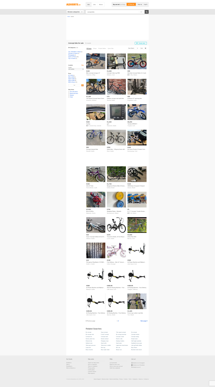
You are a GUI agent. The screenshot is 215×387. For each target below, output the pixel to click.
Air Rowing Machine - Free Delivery (136, 287)
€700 (108, 209)
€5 (128, 209)
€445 (129, 147)
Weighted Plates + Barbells (114, 211)
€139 (108, 260)
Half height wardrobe (136, 341)
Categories (135, 379)
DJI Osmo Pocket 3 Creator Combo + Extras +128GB (141, 149)
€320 (88, 122)
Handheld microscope (136, 343)
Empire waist (134, 338)
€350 (108, 147)
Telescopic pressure (90, 345)
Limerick (99, 125)
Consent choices (92, 371)
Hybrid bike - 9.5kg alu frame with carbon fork (119, 149)
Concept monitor (135, 334)
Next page (143, 321)
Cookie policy (91, 369)
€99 (128, 71)
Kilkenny (135, 289)
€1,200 (109, 71)
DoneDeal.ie (69, 366)
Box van (118, 347)
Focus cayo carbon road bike (135, 313)
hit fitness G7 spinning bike (134, 98)
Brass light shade (105, 349)
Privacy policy (91, 368)
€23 (87, 260)
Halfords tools (89, 343)
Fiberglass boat (104, 341)
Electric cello (119, 338)
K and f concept (105, 334)
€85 (128, 96)
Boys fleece (134, 347)
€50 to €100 (71, 77)
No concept (134, 332)
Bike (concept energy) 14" (93, 73)
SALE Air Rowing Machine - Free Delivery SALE (119, 287)
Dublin (113, 100)
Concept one (89, 336)
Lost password (113, 362)
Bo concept (88, 332)
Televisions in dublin (106, 345)
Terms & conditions (92, 366)
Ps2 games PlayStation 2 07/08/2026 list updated (99, 262)
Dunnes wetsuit (104, 338)
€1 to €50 (70, 75)
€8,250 (129, 122)
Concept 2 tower (120, 336)
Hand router (119, 343)
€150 (88, 184)
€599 (129, 260)
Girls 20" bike (89, 186)
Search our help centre (93, 362)
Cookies (126, 379)
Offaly (93, 75)
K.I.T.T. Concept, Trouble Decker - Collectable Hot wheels (142, 211)
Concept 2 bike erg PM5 (113, 73)
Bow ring (103, 347)
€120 (129, 184)
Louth (134, 100)
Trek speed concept (121, 332)
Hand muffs (104, 343)
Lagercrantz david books (122, 345)
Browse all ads (105, 379)
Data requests (91, 373)
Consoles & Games (73, 53)
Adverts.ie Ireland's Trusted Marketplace (75, 4)
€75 (108, 96)
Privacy (121, 379)
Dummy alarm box (90, 338)
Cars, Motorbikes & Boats (74, 51)
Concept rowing (135, 336)
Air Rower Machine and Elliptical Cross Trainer (139, 262)
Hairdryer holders (120, 341)
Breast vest (119, 349)
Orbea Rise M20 (131, 236)
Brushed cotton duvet (136, 349)
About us (141, 379)
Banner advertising (114, 379)
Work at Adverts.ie (70, 368)
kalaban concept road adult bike (115, 98)
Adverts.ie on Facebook (139, 365)
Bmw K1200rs (90, 211)
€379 (108, 235)
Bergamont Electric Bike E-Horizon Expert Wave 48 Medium (123, 186)
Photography (71, 55)
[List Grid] (142, 48)
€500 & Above (71, 82)
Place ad (132, 4)
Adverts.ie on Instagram (139, 363)
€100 (88, 71)
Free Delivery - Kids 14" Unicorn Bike (117, 262)
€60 (87, 147)
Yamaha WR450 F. (132, 124)
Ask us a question (92, 364)
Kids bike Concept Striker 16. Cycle (136, 73)
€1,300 (88, 96)
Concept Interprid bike (92, 149)
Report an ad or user (115, 364)
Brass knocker (89, 349)
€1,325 (129, 311)
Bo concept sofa (90, 334)
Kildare (135, 75)
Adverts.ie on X (137, 367)
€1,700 (109, 184)
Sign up (140, 4)
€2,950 (88, 209)
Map (82, 65)
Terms (130, 379)
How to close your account (116, 366)
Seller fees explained (115, 368)
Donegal (113, 264)
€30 (87, 235)
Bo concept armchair (121, 334)
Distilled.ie (68, 362)
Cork (113, 75)
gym (108, 124)
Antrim (93, 213)
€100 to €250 (71, 78)
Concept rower (104, 336)
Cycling (88, 124)
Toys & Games (72, 58)
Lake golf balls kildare (136, 345)
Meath (113, 187)
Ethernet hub (89, 341)
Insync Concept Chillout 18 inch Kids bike (97, 236)
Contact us (146, 379)
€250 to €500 (71, 80)
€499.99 (109, 285)
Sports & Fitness (72, 56)
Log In (145, 4)
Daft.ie (68, 364)
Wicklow (94, 100)
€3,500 (129, 235)
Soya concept (104, 332)
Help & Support (97, 379)
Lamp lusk (88, 347)
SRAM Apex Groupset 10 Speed (136, 186)
